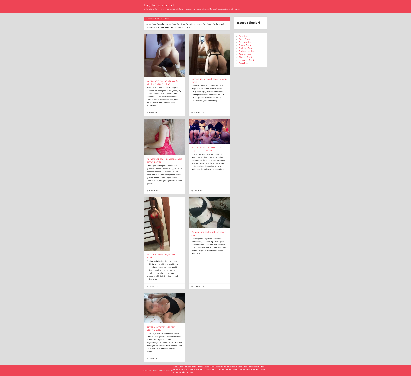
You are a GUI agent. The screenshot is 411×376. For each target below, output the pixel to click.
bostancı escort (190, 367)
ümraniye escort (217, 367)
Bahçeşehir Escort (246, 42)
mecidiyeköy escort (186, 372)
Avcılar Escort (244, 39)
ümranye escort (203, 367)
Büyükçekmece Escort (247, 51)
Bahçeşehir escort (253, 369)
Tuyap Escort (244, 63)
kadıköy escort (211, 369)
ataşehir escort (184, 369)
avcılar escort (178, 367)
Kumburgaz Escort (246, 60)
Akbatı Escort (244, 36)
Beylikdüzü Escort (159, 5)
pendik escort (254, 367)
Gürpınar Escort (245, 57)
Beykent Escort (245, 45)
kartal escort (242, 367)
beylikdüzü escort (230, 367)
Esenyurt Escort (245, 54)
